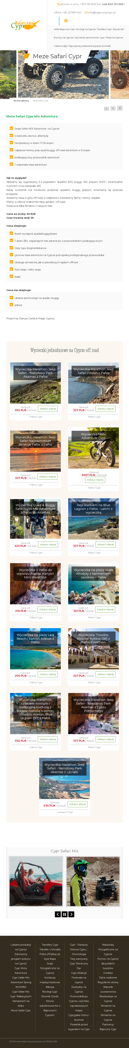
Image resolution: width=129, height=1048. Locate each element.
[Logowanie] (66, 21)
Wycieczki (118, 29)
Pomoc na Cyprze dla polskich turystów (108, 963)
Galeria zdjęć (61, 46)
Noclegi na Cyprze (86, 29)
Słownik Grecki (49, 996)
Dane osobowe (108, 977)
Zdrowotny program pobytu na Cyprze (20, 959)
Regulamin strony (108, 982)
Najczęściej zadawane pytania (85, 46)
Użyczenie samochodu (86, 37)
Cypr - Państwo (79, 944)
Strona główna (21, 101)
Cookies (108, 972)
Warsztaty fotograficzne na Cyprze (108, 949)
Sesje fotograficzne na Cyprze (50, 968)
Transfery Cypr (104, 29)
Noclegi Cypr (49, 991)
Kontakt (106, 46)
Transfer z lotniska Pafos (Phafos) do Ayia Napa (49, 954)
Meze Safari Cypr (21, 1010)
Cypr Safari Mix (20, 991)
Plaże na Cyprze (114, 37)
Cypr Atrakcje (79, 972)
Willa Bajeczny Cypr (64, 29)
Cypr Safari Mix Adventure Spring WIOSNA (21, 982)
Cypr (102, 37)
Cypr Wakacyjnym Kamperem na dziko (20, 1001)
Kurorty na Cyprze (63, 37)
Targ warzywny (79, 958)
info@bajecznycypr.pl (102, 12)
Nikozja (50, 987)
